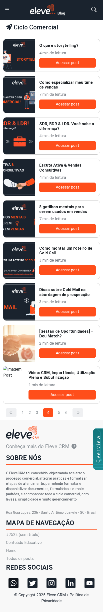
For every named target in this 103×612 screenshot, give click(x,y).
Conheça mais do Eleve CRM (38, 446)
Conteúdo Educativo (24, 542)
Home (11, 550)
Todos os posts (20, 558)
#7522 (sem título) (23, 534)
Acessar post (67, 62)
